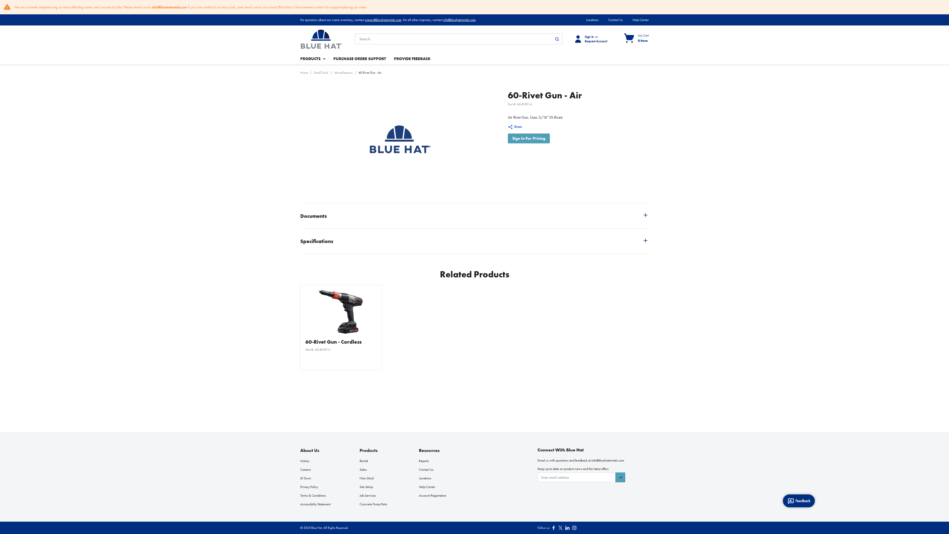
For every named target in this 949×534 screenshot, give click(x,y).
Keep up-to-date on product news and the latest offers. (573, 469)
